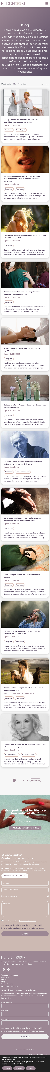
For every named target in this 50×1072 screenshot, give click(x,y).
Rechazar (19, 1068)
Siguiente (35, 780)
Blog (3, 982)
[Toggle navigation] (46, 3)
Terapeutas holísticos (9, 975)
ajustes (20, 1064)
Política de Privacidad (27, 921)
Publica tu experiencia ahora (25, 828)
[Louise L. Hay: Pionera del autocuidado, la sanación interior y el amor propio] (25, 727)
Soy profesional (7, 984)
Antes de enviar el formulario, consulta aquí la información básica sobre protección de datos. (22, 926)
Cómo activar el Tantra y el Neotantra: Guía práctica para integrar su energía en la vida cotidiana (22, 178)
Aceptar (7, 1068)
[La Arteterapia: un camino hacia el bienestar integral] (25, 558)
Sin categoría (20, 130)
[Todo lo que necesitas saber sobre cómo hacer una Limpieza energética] (25, 218)
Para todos (9, 130)
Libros (3, 979)
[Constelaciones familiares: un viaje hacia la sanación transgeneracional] (25, 275)
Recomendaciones (11, 755)
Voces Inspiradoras (23, 472)
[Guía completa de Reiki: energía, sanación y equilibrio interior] (25, 331)
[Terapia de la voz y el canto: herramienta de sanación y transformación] (25, 614)
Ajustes (30, 1068)
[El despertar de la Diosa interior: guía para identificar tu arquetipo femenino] (25, 102)
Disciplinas (9, 189)
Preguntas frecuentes (14, 876)
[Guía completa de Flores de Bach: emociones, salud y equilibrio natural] (25, 388)
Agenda (4, 973)
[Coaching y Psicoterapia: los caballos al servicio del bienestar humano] (25, 671)
